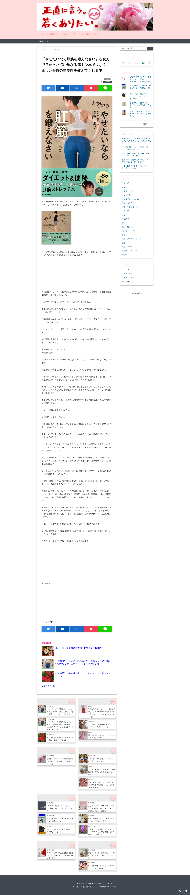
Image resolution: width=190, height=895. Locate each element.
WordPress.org (127, 281)
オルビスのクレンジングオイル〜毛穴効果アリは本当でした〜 (140, 113)
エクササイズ (108, 81)
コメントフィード (129, 277)
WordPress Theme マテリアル (100, 883)
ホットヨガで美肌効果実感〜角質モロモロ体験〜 (79, 648)
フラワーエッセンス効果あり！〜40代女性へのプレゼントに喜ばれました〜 (101, 771)
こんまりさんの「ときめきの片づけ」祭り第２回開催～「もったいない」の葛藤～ (101, 784)
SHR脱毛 (125, 183)
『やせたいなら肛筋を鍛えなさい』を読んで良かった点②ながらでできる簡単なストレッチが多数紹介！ (60, 711)
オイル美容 (126, 195)
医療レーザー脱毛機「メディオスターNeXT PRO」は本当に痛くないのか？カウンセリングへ (101, 831)
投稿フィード (127, 273)
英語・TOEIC (127, 247)
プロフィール (43, 41)
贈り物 (124, 255)
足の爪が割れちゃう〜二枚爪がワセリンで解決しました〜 (140, 87)
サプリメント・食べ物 (130, 199)
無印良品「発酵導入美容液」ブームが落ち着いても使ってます (140, 105)
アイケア (125, 187)
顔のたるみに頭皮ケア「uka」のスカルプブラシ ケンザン (141, 96)
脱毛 (123, 243)
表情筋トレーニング (130, 251)
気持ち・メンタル (129, 231)
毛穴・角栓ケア (128, 227)
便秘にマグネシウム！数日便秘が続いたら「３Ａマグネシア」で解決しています (60, 761)
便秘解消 (125, 219)
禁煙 (123, 235)
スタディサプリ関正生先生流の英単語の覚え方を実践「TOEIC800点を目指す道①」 (60, 855)
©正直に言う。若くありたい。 (86, 887)
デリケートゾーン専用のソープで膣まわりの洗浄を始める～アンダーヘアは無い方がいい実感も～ (101, 808)
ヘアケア (125, 211)
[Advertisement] (60, 600)
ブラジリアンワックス (130, 207)
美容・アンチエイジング (131, 239)
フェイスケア (127, 203)
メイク (124, 215)
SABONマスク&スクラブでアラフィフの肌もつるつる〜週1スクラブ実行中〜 (60, 808)
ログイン (125, 269)
